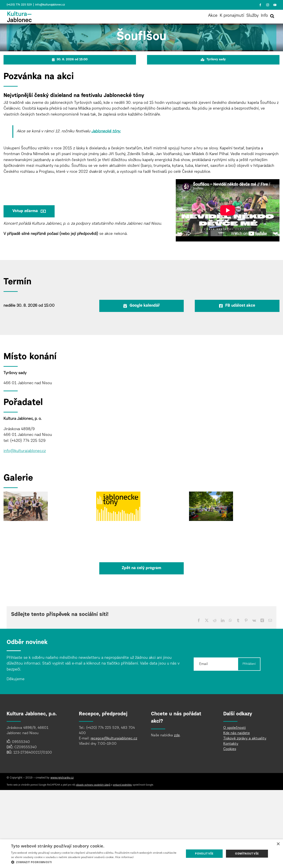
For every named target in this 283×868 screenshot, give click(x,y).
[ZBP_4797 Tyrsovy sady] (211, 494)
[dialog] (141, 853)
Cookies (229, 749)
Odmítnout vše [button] (247, 853)
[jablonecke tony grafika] (118, 494)
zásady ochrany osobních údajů (93, 785)
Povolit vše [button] (204, 853)
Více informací (124, 857)
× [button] (278, 844)
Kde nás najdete (236, 733)
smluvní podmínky (122, 785)
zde (177, 735)
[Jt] (26, 494)
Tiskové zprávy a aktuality (244, 738)
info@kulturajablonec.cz (50, 5)
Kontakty (230, 744)
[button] (272, 16)
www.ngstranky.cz (62, 778)
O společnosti (234, 728)
